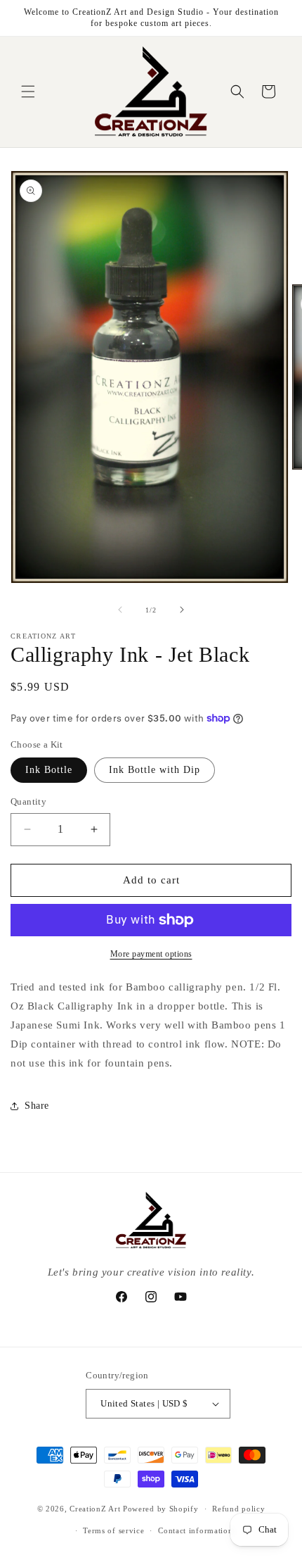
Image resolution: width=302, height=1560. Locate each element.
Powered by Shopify (161, 1508)
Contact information (195, 1530)
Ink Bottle (48, 770)
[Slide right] (181, 609)
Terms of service (113, 1530)
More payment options (151, 954)
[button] (28, 91)
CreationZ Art (95, 1508)
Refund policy (238, 1508)
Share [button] (37, 1105)
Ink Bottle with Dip (154, 770)
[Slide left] (120, 609)
